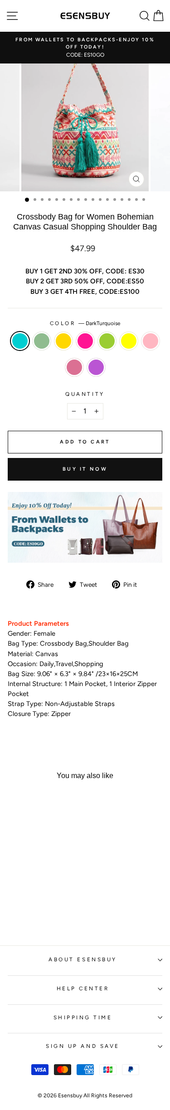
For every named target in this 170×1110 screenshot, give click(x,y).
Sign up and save (83, 1046)
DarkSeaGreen (42, 341)
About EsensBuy (83, 959)
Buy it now (85, 469)
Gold (63, 341)
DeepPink (85, 341)
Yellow (129, 341)
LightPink (150, 341)
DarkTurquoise (20, 341)
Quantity (84, 394)
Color (85, 323)
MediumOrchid (96, 367)
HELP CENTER (83, 988)
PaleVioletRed (74, 367)
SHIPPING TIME (82, 1017)
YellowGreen (107, 341)
